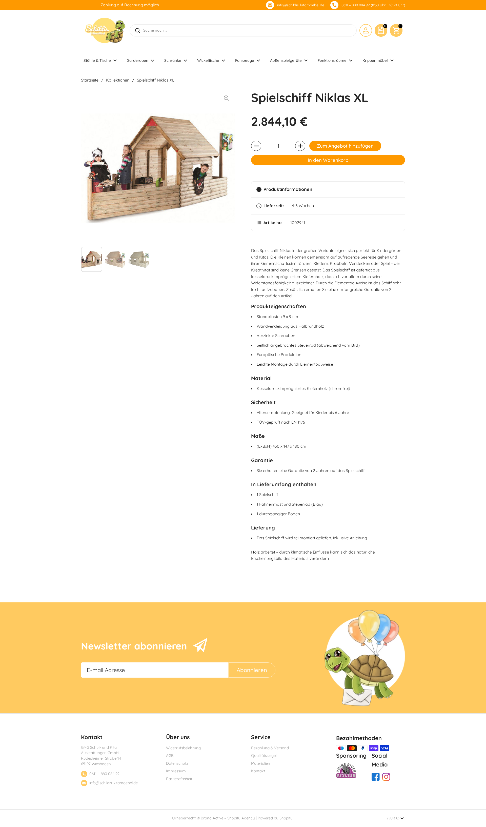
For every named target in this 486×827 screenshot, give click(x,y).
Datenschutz (177, 763)
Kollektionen (117, 80)
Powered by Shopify (275, 818)
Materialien (260, 763)
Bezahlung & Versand (270, 747)
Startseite (89, 80)
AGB (170, 755)
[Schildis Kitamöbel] (105, 30)
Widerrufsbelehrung (183, 747)
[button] (396, 30)
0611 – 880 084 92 (104, 773)
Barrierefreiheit (179, 778)
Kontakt (258, 771)
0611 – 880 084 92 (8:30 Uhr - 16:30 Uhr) (373, 5)
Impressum (176, 771)
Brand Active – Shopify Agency (228, 818)
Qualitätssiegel (263, 755)
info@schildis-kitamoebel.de (300, 5)
